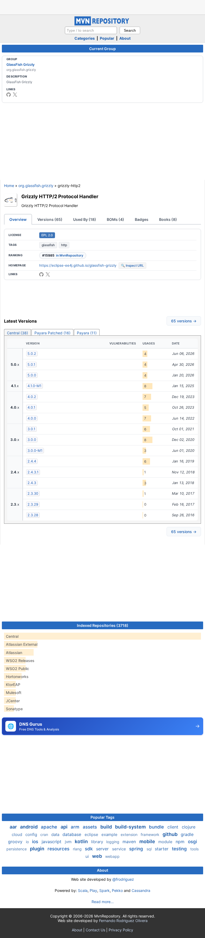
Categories (84, 38)
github (171, 834)
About (125, 38)
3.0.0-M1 (34, 450)
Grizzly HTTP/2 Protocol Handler (59, 196)
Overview (18, 219)
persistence (17, 849)
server (103, 848)
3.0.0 (31, 439)
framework (150, 834)
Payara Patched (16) (52, 333)
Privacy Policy (121, 930)
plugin (37, 848)
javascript (52, 841)
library (97, 841)
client (173, 827)
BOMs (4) (115, 219)
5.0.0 (31, 375)
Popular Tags (102, 817)
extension (130, 834)
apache (49, 827)
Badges (141, 219)
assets (90, 827)
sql (150, 849)
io (28, 841)
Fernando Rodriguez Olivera (123, 920)
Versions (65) (49, 219)
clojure (188, 827)
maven (130, 841)
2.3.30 (32, 493)
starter (162, 848)
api (65, 827)
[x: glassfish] (15, 94)
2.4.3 (31, 483)
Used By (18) (84, 219)
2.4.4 (31, 461)
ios (36, 841)
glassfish (48, 245)
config (31, 834)
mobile (147, 841)
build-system (131, 827)
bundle (157, 827)
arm (76, 827)
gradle (187, 834)
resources (59, 848)
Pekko (117, 890)
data (55, 834)
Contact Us (95, 930)
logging (113, 841)
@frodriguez (123, 879)
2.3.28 (32, 515)
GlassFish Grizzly (20, 64)
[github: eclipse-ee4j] (8, 94)
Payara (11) (87, 333)
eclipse (92, 834)
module (166, 841)
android (29, 827)
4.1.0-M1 (34, 386)
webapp (112, 856)
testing (180, 848)
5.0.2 (31, 353)
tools (194, 849)
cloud (17, 834)
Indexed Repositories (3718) (102, 625)
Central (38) (17, 333)
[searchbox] (91, 30)
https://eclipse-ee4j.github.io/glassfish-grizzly (77, 265)
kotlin (82, 841)
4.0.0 (31, 418)
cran (44, 834)
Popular (107, 38)
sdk (89, 848)
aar (14, 827)
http (64, 245)
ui (87, 856)
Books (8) (168, 219)
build (106, 827)
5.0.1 (31, 364)
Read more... (103, 901)
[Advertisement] (102, 6)
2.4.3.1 (32, 472)
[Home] (102, 24)
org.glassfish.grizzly (35, 185)
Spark (104, 890)
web (97, 856)
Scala (83, 890)
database (72, 834)
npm (181, 841)
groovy (16, 841)
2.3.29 (32, 504)
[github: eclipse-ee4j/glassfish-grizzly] (41, 274)
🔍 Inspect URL (132, 265)
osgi (192, 841)
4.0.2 (31, 397)
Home (9, 185)
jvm (69, 841)
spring (136, 848)
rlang (78, 849)
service (119, 848)
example (110, 834)
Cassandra (141, 890)
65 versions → (183, 321)
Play (93, 890)
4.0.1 (31, 407)
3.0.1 (31, 429)
